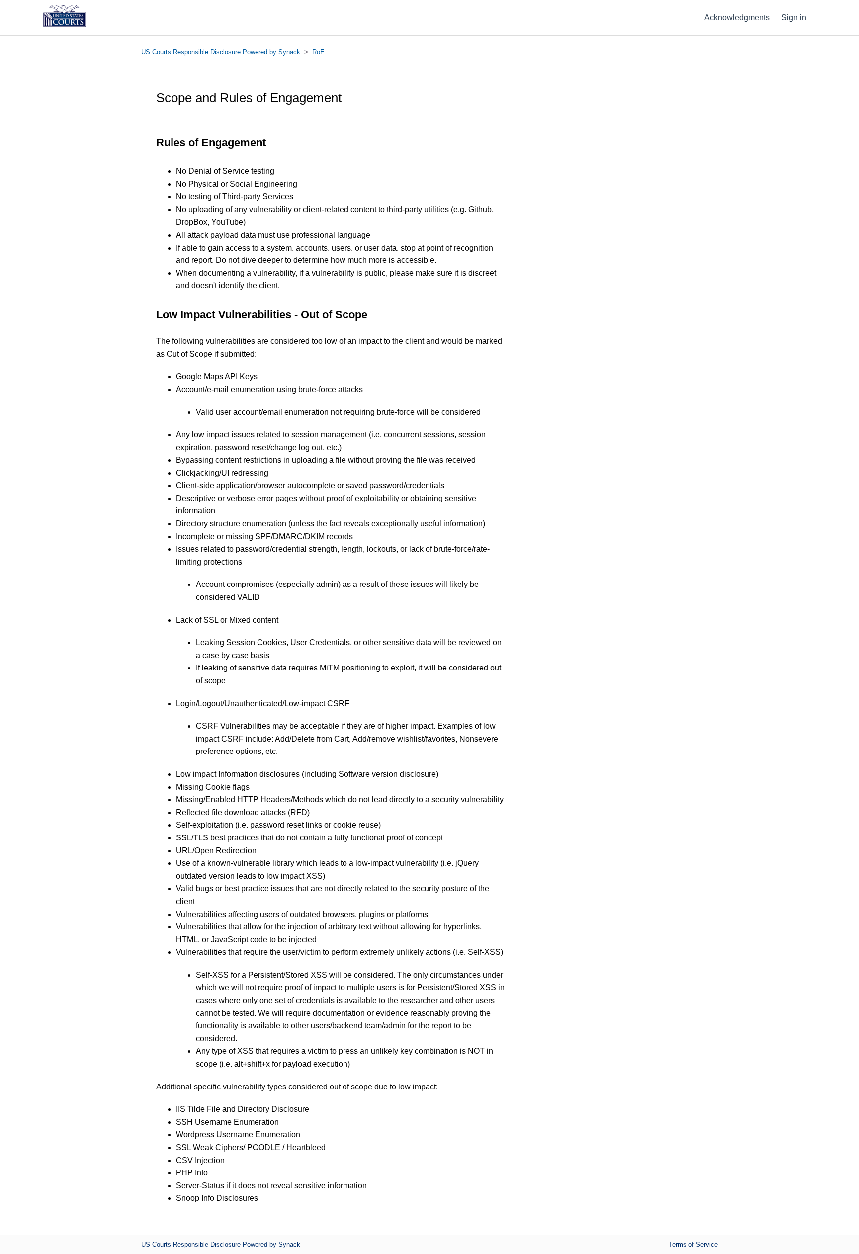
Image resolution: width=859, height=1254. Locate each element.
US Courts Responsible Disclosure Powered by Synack (220, 52)
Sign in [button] (793, 17)
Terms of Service (693, 1244)
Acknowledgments (737, 17)
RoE (318, 52)
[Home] (64, 24)
